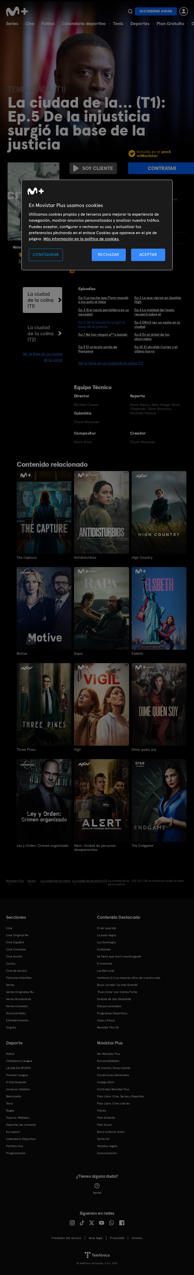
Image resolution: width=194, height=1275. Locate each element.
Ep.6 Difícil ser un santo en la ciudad (157, 324)
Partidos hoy (14, 1146)
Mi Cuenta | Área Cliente (113, 1068)
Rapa (78, 653)
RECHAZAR (108, 254)
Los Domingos (106, 942)
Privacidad (117, 1238)
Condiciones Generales (113, 1075)
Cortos (10, 963)
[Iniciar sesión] (183, 11)
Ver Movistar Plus (108, 1054)
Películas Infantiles (19, 978)
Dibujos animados (109, 1006)
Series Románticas (18, 999)
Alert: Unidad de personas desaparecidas (95, 847)
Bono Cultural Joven (111, 1132)
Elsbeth (137, 653)
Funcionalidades (108, 1061)
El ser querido (106, 928)
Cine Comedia (16, 949)
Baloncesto (13, 1096)
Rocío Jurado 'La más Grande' (117, 985)
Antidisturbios (85, 557)
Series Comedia (17, 1006)
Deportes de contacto (21, 1125)
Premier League (17, 1075)
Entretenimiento (17, 1020)
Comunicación (107, 1153)
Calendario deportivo (84, 23)
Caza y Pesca (106, 1020)
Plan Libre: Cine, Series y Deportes (120, 1096)
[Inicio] (18, 11)
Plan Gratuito (170, 23)
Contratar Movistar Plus (113, 1089)
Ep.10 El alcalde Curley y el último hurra (156, 349)
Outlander (104, 949)
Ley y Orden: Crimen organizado (42, 845)
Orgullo (11, 1027)
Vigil (77, 749)
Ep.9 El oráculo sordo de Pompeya (97, 349)
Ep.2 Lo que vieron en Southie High (157, 300)
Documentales (16, 1013)
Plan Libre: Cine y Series (113, 1103)
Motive (22, 653)
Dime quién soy (144, 749)
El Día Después (16, 1082)
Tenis (118, 23)
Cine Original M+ (17, 935)
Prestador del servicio (66, 1238)
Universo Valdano (18, 1089)
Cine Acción (14, 956)
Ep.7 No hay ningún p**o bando (102, 334)
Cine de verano (16, 970)
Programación (16, 1153)
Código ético (105, 1082)
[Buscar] (130, 11)
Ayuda (97, 1192)
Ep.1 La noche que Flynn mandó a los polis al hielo (103, 300)
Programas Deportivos (112, 1013)
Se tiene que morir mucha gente (119, 956)
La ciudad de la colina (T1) (41, 300)
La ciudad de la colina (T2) (41, 333)
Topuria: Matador (18, 1117)
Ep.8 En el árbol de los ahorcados (151, 336)
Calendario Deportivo (21, 1139)
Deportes (140, 23)
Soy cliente (97, 168)
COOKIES (137, 1238)
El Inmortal (104, 963)
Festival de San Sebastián (114, 999)
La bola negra (106, 935)
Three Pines (26, 749)
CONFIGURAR (46, 254)
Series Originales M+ (20, 992)
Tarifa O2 (103, 1139)
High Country (142, 557)
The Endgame (142, 845)
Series (12, 23)
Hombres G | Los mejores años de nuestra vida (128, 978)
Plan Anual (104, 1125)
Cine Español (15, 942)
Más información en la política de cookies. (81, 239)
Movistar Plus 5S (108, 1027)
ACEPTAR (148, 254)
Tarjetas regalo (107, 1146)
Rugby (10, 1110)
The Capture (27, 557)
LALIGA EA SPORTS (18, 1068)
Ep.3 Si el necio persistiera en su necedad (103, 312)
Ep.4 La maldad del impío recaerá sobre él (154, 312)
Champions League (19, 1061)
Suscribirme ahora (155, 11)
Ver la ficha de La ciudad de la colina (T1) (110, 363)
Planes (101, 1110)
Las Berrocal (105, 970)
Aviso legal (96, 1238)
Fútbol (48, 23)
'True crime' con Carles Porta (117, 992)
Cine (29, 23)
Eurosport (13, 1132)
